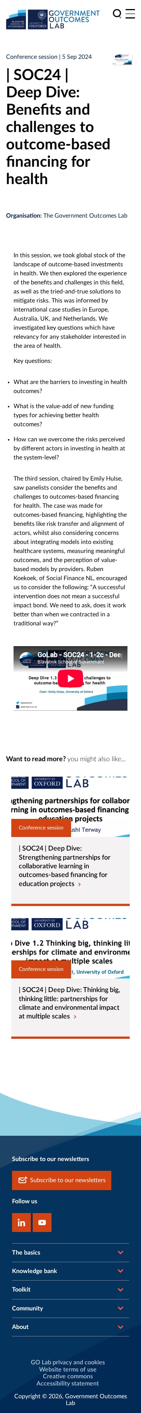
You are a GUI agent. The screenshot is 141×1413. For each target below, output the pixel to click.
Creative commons (68, 1376)
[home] (53, 19)
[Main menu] (130, 13)
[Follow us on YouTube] (42, 1222)
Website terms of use (68, 1370)
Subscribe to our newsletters (68, 1180)
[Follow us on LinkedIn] (21, 1222)
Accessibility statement (67, 1384)
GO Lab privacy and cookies (68, 1362)
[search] (117, 13)
